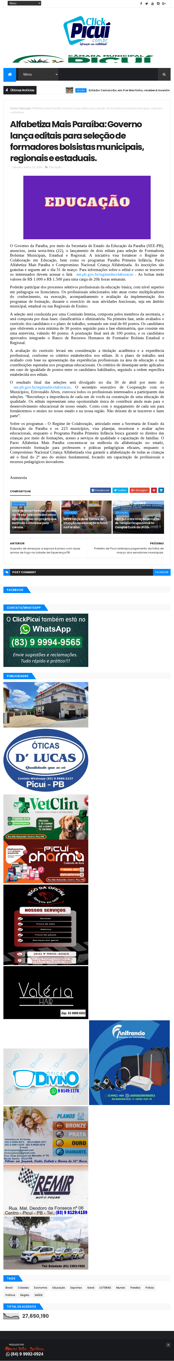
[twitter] (147, 3)
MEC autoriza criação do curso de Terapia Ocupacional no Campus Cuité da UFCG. (137, 523)
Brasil (9, 1287)
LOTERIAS (105, 1287)
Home (13, 108)
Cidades (23, 1287)
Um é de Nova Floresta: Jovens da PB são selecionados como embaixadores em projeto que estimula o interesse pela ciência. (34, 519)
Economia (40, 1287)
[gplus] (164, 3)
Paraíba (135, 1287)
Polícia (150, 1287)
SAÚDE (39, 1295)
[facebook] (141, 3)
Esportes (76, 1287)
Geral (90, 1287)
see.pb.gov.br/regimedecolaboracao (104, 274)
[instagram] (158, 3)
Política (10, 1295)
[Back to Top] (168, 1345)
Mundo (120, 1287)
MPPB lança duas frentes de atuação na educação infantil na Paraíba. (85, 523)
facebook (161, 572)
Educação (25, 108)
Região (55, 90)
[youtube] (152, 3)
